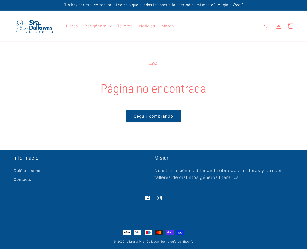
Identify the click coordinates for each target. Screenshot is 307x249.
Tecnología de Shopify (177, 241)
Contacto (23, 179)
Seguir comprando (153, 116)
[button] (97, 26)
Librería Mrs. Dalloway (143, 241)
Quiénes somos (29, 170)
